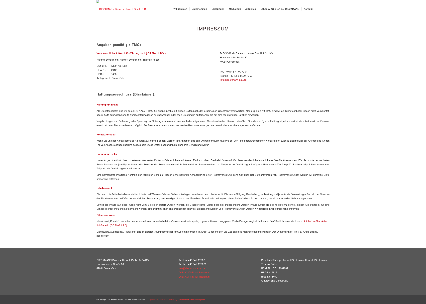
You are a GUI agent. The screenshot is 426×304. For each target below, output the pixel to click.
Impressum (153, 299)
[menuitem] (180, 9)
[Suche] (318, 9)
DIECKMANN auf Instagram (194, 276)
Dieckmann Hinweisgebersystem (192, 299)
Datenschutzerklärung (168, 299)
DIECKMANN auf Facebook (194, 272)
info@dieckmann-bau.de (233, 79)
